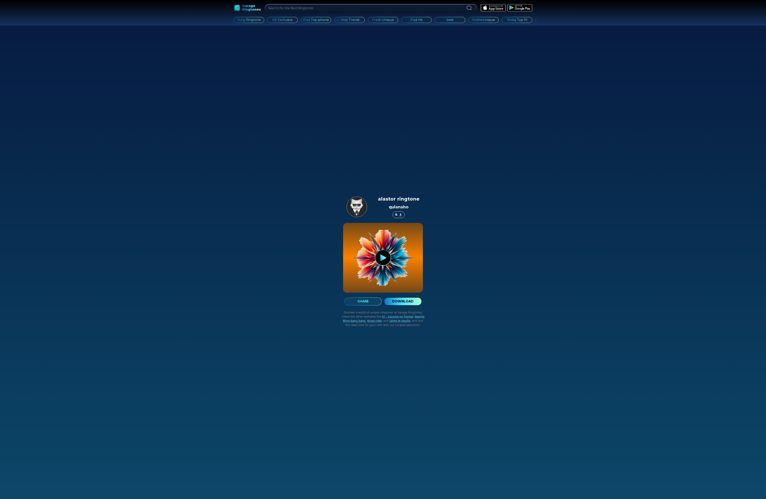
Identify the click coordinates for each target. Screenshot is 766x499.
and (396, 321)
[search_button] (469, 8)
